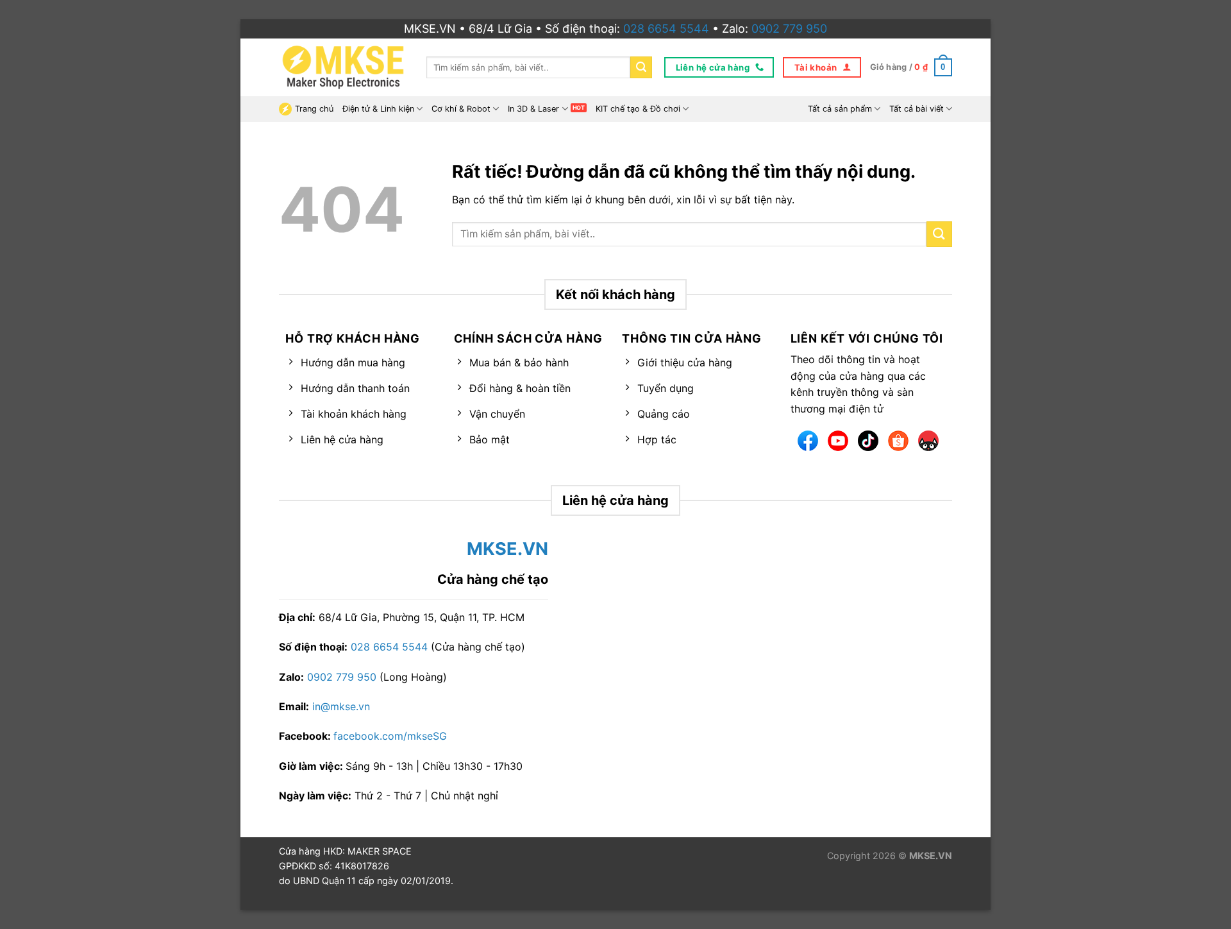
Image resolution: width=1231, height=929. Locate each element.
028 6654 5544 (666, 28)
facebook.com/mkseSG (390, 735)
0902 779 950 (789, 28)
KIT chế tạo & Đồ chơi (638, 109)
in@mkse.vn (341, 706)
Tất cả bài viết (916, 109)
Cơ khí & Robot (460, 109)
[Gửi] (641, 67)
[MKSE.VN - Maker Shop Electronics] (343, 67)
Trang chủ (314, 109)
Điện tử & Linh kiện (378, 109)
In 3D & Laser (533, 109)
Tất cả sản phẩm (840, 109)
